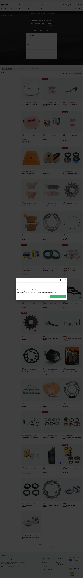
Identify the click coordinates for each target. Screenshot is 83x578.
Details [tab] (41, 283)
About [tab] (58, 283)
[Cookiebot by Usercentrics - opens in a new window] (61, 280)
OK (57, 296)
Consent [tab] (24, 284)
